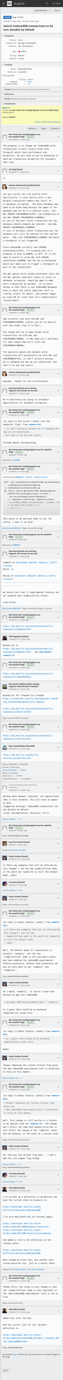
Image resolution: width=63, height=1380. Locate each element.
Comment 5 (13, 393)
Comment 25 (14, 1312)
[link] (31, 497)
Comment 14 (13, 749)
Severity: (13, 58)
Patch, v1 (6, 108)
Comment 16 (13, 859)
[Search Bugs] (47, 3)
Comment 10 (14, 639)
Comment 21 (13, 1090)
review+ (12, 117)
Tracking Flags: (8, 75)
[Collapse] (58, 137)
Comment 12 (13, 689)
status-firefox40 (9, 770)
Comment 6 (13, 415)
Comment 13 (13, 730)
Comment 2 (13, 188)
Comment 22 (14, 1149)
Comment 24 (14, 1281)
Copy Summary (41, 10)
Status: (14, 69)
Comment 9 (13, 620)
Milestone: (12, 72)
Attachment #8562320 (11, 528)
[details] (43, 562)
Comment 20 (14, 1059)
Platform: (12, 46)
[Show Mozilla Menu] (9, 3)
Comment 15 (13, 790)
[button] (56, 3)
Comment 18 (14, 985)
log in (15, 1354)
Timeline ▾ (55, 128)
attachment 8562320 (26, 562)
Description (13, 140)
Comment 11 (13, 668)
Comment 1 (13, 172)
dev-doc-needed (19, 850)
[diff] (53, 562)
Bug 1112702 (18, 17)
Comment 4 (13, 375)
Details (38, 122)
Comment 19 (13, 1025)
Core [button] (20, 40)
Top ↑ (5, 1370)
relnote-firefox (8, 819)
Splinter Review (54, 122)
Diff (44, 122)
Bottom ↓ (32, 128)
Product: (13, 40)
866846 (17, 545)
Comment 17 (13, 916)
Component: (11, 43)
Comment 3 (13, 313)
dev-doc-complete (36, 1269)
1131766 (17, 460)
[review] (7, 566)
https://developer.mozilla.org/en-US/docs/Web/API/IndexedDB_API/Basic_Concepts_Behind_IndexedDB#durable (31, 1338)
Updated (12, 455)
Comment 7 (13, 472)
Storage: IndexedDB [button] (27, 43)
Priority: (13, 55)
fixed (30, 82)
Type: (14, 51)
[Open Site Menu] (3, 3)
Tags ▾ (44, 128)
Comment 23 (14, 1191)
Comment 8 (13, 556)
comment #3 (34, 424)
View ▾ (57, 10)
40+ (29, 84)
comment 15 (36, 1123)
